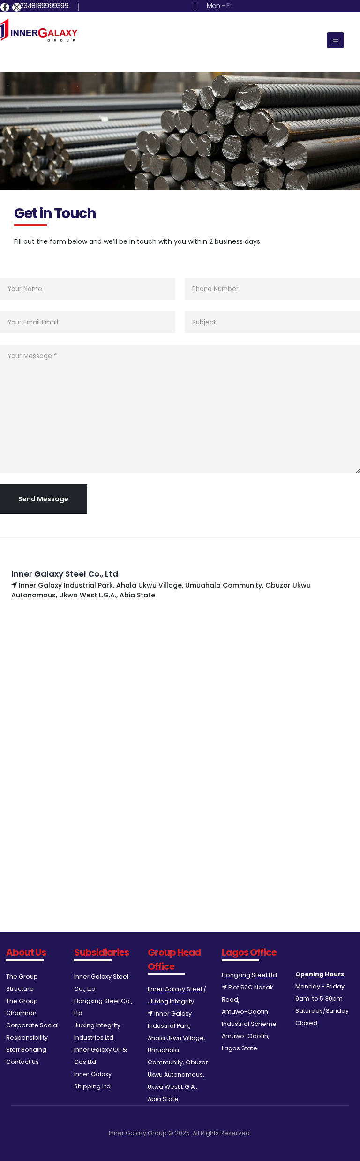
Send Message (43, 499)
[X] (16, 7)
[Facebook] (4, 7)
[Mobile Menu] (335, 40)
